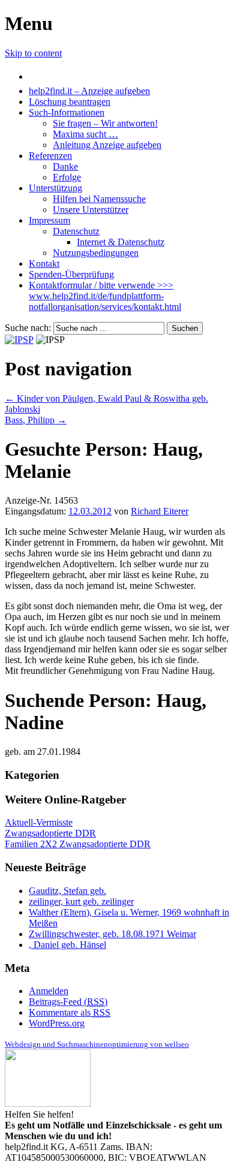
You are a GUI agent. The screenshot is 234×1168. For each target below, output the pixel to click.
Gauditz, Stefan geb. (67, 891)
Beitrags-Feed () (68, 1002)
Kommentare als (69, 1012)
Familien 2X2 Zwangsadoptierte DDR (78, 844)
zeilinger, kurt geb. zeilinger (81, 901)
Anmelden (48, 991)
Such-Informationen (66, 112)
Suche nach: (28, 328)
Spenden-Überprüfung (71, 274)
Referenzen (50, 155)
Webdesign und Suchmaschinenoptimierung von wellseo (97, 1044)
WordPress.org (57, 1023)
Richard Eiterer (159, 511)
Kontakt (44, 263)
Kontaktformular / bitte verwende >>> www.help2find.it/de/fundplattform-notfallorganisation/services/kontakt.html (105, 296)
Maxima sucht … (85, 134)
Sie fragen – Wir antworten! (105, 123)
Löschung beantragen (69, 102)
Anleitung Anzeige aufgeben (107, 145)
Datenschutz (76, 231)
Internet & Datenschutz (120, 242)
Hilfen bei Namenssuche (99, 199)
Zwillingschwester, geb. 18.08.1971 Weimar (112, 934)
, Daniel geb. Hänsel (67, 945)
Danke (65, 166)
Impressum (49, 220)
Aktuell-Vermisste (39, 822)
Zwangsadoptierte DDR (50, 833)
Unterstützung (55, 188)
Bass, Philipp (36, 420)
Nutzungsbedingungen (96, 253)
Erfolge (67, 177)
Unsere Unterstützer (90, 209)
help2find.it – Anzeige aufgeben (89, 91)
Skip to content (33, 53)
